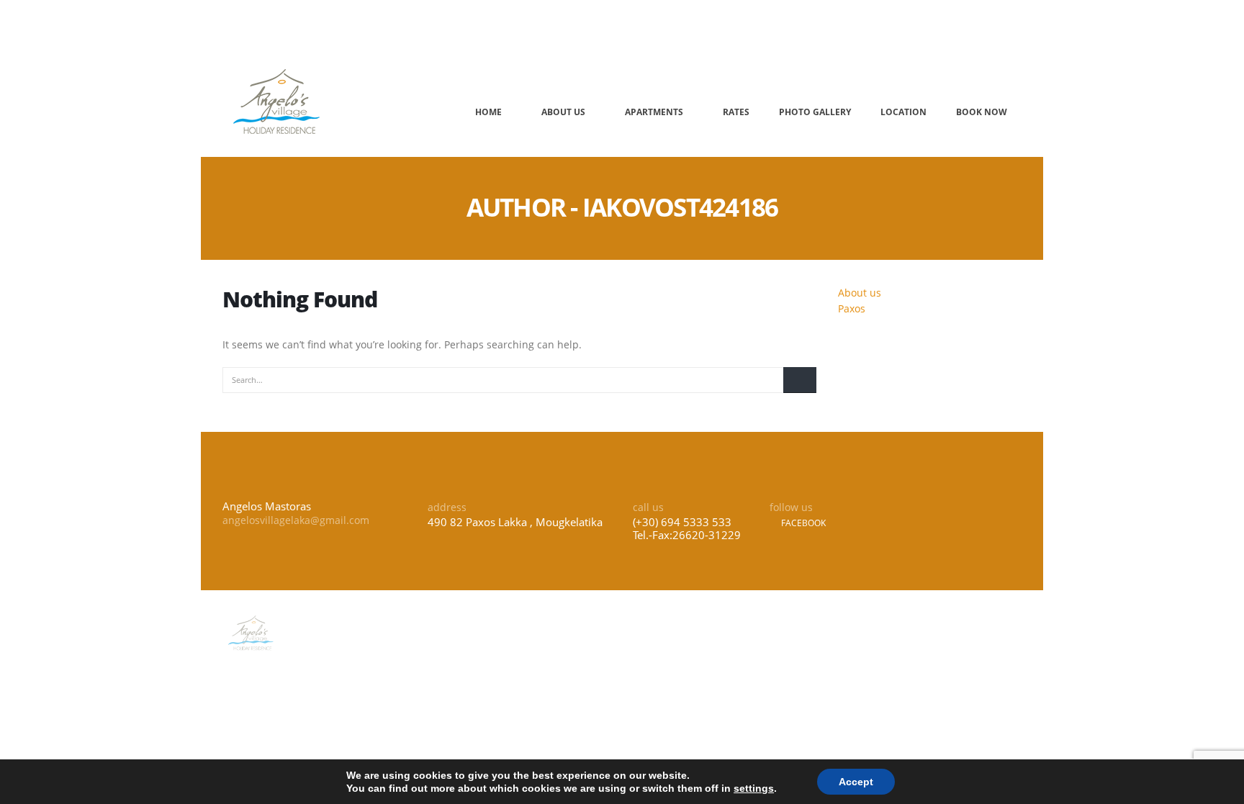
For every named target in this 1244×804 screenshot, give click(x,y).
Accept (856, 781)
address (263, 27)
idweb (1010, 632)
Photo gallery (815, 112)
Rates (736, 112)
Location (903, 112)
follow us (805, 27)
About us (563, 112)
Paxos (851, 308)
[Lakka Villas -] (277, 101)
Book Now (981, 112)
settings (754, 788)
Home (488, 112)
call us (596, 27)
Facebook (802, 523)
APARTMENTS (654, 112)
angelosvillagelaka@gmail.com (295, 520)
